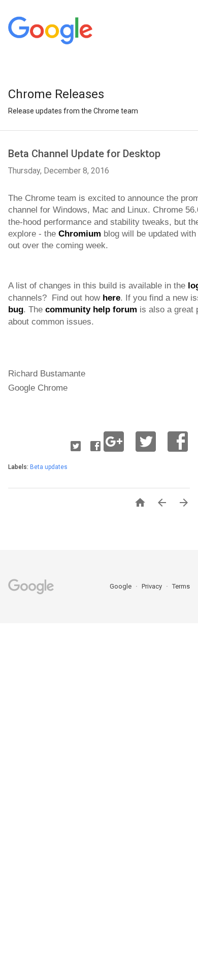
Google (121, 586)
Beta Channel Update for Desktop (84, 154)
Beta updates (49, 467)
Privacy (152, 586)
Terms (181, 586)
